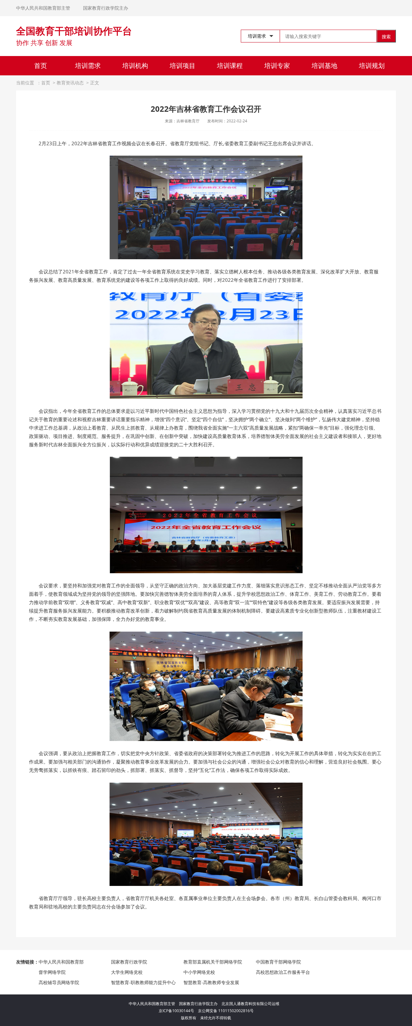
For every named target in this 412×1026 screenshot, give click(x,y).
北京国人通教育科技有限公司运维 (250, 1003)
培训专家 (277, 65)
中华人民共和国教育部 (61, 962)
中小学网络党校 (199, 972)
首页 (40, 65)
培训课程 (230, 65)
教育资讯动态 (70, 83)
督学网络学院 (52, 972)
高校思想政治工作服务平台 (283, 972)
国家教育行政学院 (129, 962)
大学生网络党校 (127, 972)
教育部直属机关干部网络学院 (212, 962)
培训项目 (182, 65)
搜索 (386, 36)
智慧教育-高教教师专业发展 (211, 982)
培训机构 (135, 65)
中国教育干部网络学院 (278, 962)
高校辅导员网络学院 (59, 982)
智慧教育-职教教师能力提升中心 (143, 982)
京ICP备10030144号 (178, 1010)
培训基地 (324, 65)
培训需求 (88, 65)
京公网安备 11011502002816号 (226, 1010)
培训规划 (372, 65)
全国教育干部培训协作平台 (74, 30)
